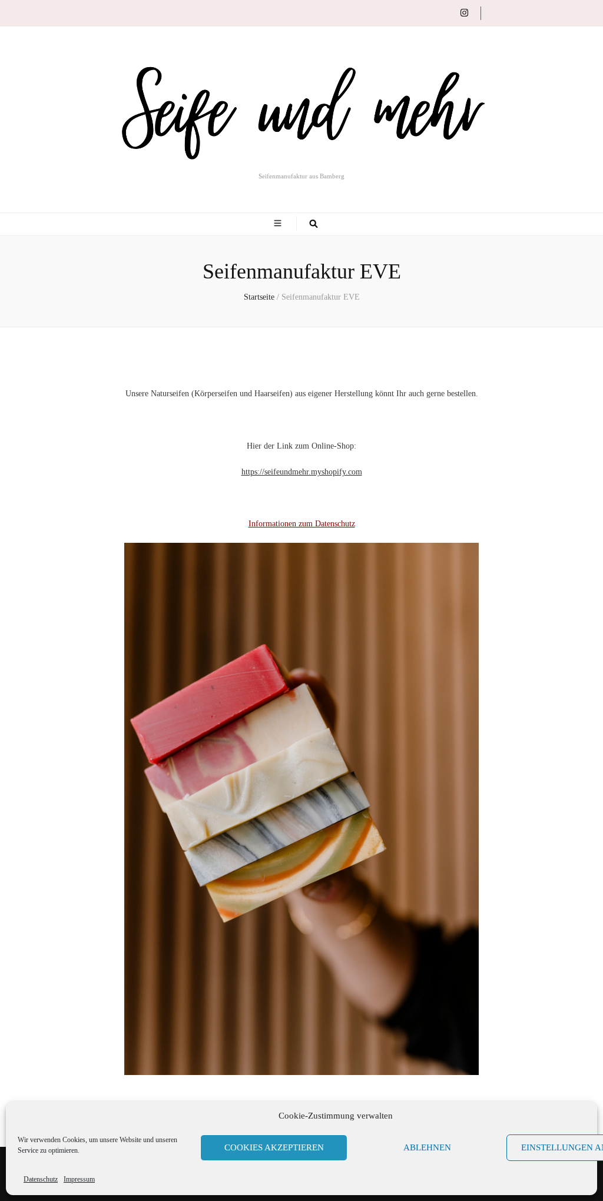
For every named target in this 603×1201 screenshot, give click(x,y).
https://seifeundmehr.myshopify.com (301, 471)
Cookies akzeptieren (274, 1147)
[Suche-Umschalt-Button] (313, 224)
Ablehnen (427, 1147)
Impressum (79, 1179)
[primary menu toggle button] (279, 223)
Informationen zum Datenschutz (302, 523)
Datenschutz (41, 1179)
